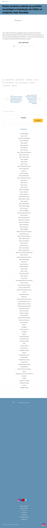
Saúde (24, 371)
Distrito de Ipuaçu (24, 310)
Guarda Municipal (24, 338)
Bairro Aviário (24, 143)
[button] (19, 500)
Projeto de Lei (24, 362)
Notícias (24, 352)
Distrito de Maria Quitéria (24, 317)
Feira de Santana (32, 82)
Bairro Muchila (24, 215)
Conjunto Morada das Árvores (24, 289)
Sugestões (24, 519)
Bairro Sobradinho (24, 266)
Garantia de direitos (29, 79)
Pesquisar (23, 117)
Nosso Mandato (24, 506)
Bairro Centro (24, 164)
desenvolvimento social (23, 82)
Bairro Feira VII (24, 187)
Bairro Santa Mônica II (24, 250)
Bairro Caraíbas (24, 159)
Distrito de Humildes (24, 308)
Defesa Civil (24, 296)
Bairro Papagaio (24, 229)
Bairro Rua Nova (24, 245)
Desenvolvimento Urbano (24, 303)
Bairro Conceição (24, 173)
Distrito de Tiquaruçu (24, 320)
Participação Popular (24, 355)
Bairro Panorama (24, 227)
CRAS (16, 82)
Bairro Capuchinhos (24, 157)
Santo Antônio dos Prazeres (24, 369)
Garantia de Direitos (6, 85)
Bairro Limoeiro (24, 208)
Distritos (24, 324)
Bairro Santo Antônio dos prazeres (24, 252)
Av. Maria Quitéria (24, 133)
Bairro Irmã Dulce (24, 194)
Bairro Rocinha (24, 243)
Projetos (24, 510)
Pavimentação (24, 357)
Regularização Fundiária (24, 364)
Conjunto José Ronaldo (10, 79)
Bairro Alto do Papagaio (24, 138)
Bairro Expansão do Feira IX (24, 178)
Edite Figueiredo (24, 329)
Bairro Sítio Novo (24, 264)
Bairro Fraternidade (24, 189)
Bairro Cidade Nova (24, 168)
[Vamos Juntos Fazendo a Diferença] (8, 2)
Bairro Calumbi (24, 150)
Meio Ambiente (24, 348)
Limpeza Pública (24, 345)
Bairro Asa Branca (24, 140)
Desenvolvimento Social (19, 79)
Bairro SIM (24, 261)
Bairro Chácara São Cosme (24, 166)
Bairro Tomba (24, 271)
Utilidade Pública (24, 387)
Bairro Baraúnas (24, 145)
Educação (24, 331)
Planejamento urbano (24, 359)
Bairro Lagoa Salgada (24, 206)
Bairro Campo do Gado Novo (24, 152)
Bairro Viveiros (24, 275)
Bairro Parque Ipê (24, 234)
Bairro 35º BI (24, 136)
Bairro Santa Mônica (24, 247)
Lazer (24, 343)
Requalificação (24, 366)
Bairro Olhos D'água (24, 222)
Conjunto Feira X (24, 282)
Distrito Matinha (24, 322)
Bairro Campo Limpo (24, 154)
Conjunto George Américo (24, 285)
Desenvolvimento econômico (24, 299)
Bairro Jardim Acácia (24, 196)
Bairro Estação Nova (24, 175)
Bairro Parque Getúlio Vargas (24, 231)
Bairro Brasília (24, 147)
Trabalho (24, 378)
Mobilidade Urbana (24, 350)
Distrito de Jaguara (24, 313)
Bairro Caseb (24, 161)
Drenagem (24, 327)
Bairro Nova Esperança (24, 217)
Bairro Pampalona (24, 224)
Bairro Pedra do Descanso (24, 236)
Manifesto (24, 512)
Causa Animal (24, 278)
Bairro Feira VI (24, 185)
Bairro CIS (24, 171)
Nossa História (24, 508)
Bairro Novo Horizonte (24, 220)
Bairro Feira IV (24, 180)
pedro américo (14, 85)
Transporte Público (24, 383)
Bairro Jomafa (24, 201)
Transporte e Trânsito (24, 380)
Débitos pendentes (24, 294)
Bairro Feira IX (24, 182)
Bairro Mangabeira (24, 210)
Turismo (24, 385)
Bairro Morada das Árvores (24, 213)
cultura (24, 292)
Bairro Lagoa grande (24, 203)
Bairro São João (24, 254)
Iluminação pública (24, 341)
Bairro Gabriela (24, 192)
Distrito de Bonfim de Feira (24, 306)
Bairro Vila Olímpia (24, 273)
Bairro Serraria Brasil (24, 259)
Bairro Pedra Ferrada (24, 238)
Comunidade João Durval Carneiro (24, 280)
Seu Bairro (36, 79)
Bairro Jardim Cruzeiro (24, 199)
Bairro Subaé (24, 268)
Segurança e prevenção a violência (24, 373)
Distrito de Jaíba (24, 315)
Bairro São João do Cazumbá (24, 257)
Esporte (24, 334)
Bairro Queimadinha (24, 240)
